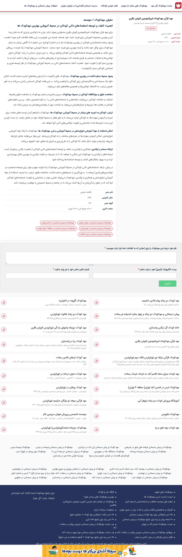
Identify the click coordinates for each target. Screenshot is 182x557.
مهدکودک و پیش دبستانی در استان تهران (58, 222)
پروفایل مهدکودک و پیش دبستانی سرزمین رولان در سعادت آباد (145, 532)
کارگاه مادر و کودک (106, 492)
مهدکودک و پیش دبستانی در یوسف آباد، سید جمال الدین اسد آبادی (140, 469)
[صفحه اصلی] (178, 5)
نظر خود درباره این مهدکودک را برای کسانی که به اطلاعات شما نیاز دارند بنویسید (140, 248)
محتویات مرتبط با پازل (104, 509)
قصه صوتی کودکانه (109, 5)
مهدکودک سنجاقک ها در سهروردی (109, 451)
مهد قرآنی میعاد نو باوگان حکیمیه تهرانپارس (64, 401)
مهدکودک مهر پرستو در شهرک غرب (31, 451)
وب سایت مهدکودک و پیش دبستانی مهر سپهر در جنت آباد (88, 532)
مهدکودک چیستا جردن (20, 447)
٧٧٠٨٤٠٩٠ (151, 28)
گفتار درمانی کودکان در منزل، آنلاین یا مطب (153, 537)
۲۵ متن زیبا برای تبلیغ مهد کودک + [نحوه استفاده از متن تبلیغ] (86, 537)
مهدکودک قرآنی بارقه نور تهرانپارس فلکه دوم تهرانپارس (151, 357)
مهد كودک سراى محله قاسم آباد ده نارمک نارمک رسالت (151, 374)
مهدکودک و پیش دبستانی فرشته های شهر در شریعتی (148, 447)
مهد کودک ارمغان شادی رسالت (71, 357)
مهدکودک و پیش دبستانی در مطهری (31, 477)
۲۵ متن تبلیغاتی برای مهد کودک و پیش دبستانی (151, 514)
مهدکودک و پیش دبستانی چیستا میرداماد (148, 451)
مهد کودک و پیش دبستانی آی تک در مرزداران (98, 447)
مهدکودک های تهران (164, 492)
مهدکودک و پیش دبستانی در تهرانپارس (29, 469)
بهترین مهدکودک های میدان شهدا (99, 497)
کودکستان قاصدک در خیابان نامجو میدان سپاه (109, 455)
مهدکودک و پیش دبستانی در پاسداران (69, 477)
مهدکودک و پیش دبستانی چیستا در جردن (54, 447)
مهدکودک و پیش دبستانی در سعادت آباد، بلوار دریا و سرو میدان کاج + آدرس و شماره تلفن (51, 473)
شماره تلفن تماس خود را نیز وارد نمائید (71, 269)
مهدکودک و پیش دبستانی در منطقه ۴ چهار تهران (56, 228)
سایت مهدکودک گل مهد (161, 5)
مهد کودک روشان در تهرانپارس (71, 387)
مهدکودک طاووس (170, 414)
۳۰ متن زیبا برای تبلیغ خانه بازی (100, 519)
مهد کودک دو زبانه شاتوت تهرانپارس (68, 314)
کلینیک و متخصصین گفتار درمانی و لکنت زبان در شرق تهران (146, 509)
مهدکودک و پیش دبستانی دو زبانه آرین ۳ (70, 451)
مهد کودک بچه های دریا (167, 428)
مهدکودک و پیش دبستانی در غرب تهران (115, 473)
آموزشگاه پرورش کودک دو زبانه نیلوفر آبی (158, 401)
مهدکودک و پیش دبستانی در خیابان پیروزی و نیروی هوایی (78, 469)
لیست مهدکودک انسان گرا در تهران (157, 524)
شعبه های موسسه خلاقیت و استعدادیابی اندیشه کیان (149, 501)
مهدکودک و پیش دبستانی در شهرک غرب (149, 477)
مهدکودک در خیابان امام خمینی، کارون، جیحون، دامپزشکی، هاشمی (89, 503)
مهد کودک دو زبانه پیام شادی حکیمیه (160, 301)
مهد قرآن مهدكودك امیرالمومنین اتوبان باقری (157, 341)
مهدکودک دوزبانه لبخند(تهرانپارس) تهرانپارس (63, 428)
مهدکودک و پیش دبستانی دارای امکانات (95, 234)
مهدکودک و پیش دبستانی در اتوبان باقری (95, 222)
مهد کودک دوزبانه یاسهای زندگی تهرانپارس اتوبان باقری (58, 328)
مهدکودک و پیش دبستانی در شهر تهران (96, 228)
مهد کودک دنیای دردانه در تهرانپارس (68, 374)
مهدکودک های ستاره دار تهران (134, 5)
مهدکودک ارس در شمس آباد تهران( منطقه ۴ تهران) (153, 387)
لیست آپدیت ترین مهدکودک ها (158, 497)
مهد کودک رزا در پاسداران (73, 341)
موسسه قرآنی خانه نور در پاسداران (68, 455)
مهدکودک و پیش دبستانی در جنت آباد (109, 477)
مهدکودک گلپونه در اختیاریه (72, 301)
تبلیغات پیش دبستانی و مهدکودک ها (40, 5)
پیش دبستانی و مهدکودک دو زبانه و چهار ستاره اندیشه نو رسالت (146, 314)
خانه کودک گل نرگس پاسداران (164, 328)
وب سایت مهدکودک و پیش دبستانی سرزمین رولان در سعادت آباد (88, 526)
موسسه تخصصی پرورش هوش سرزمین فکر (64, 414)
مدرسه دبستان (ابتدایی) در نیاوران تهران (79, 5)
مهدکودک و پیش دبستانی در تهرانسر (154, 473)
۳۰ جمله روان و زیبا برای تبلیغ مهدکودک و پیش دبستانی (147, 519)
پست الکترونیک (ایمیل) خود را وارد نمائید (157, 269)
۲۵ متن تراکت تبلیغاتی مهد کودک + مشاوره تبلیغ (92, 514)
